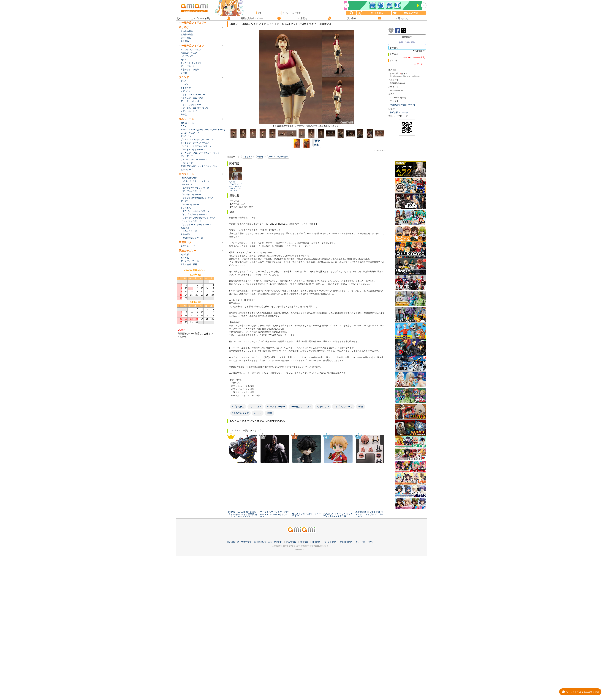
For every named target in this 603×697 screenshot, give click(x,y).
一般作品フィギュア (193, 45)
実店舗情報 (291, 542)
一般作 (260, 156)
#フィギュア (255, 406)
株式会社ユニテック (399, 112)
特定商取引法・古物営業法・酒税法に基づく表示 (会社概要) (254, 542)
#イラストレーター (276, 406)
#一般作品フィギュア (301, 406)
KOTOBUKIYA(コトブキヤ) (402, 105)
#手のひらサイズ (240, 413)
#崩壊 (269, 413)
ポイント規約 (330, 542)
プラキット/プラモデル (278, 156)
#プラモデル (238, 406)
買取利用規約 (346, 542)
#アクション (323, 406)
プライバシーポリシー (366, 542)
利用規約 (316, 542)
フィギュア (247, 156)
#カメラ (258, 413)
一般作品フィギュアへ (194, 22)
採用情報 (304, 542)
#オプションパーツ (343, 406)
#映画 (360, 406)
